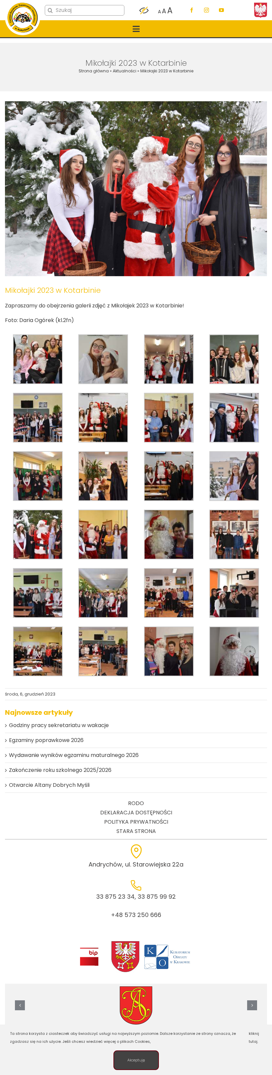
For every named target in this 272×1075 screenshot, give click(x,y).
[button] (20, 1005)
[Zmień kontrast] (144, 11)
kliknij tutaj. (254, 1037)
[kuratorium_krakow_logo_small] (168, 946)
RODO (136, 803)
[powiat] (125, 943)
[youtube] (221, 10)
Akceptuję (136, 1060)
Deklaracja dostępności (136, 812)
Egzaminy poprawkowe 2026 (46, 740)
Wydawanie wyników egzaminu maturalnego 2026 (74, 755)
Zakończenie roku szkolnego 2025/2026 (60, 770)
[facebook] (191, 10)
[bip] (89, 949)
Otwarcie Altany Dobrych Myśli (49, 785)
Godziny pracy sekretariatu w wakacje (59, 725)
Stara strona (136, 831)
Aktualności (124, 71)
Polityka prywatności (136, 822)
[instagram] (206, 10)
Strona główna (94, 71)
